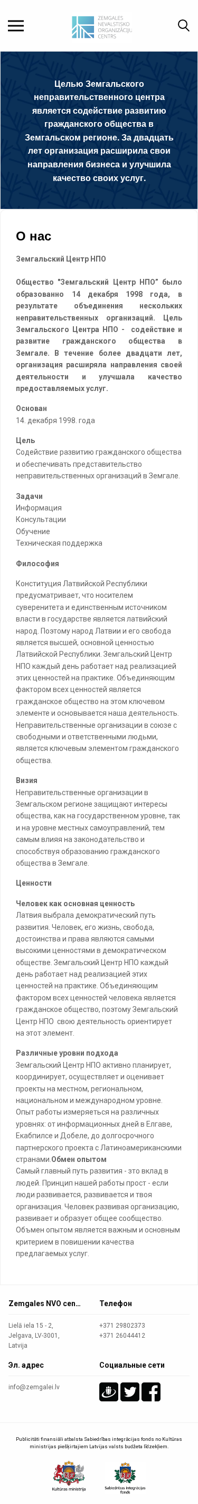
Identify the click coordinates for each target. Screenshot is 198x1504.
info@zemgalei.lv (34, 1387)
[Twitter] (129, 1391)
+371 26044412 (122, 1335)
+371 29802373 (122, 1325)
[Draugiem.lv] (108, 1391)
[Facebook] (151, 1391)
